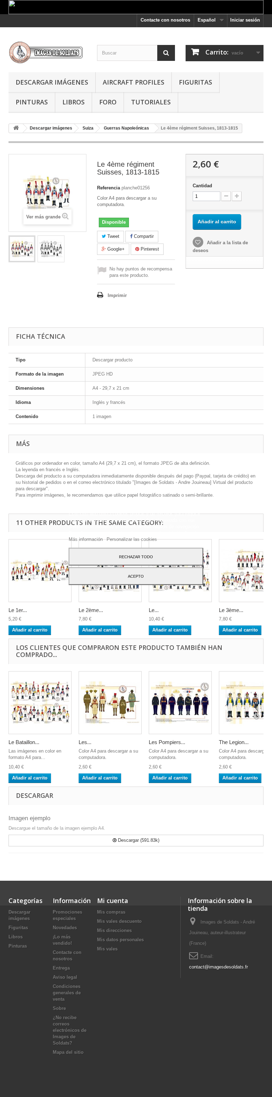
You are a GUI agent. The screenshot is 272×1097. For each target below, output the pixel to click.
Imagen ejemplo (29, 818)
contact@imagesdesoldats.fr (218, 967)
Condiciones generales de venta (67, 993)
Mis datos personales (120, 939)
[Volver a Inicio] (16, 128)
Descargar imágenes (52, 82)
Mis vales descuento (119, 921)
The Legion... (234, 742)
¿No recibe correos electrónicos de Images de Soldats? (69, 1030)
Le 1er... (17, 610)
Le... (154, 610)
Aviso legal (65, 977)
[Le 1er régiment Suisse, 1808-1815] (40, 570)
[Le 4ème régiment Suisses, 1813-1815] (22, 249)
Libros (73, 102)
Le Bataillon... (23, 742)
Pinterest (149, 249)
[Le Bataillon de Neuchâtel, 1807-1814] (40, 702)
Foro (108, 102)
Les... (85, 742)
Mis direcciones (114, 930)
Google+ (115, 249)
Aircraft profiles (133, 82)
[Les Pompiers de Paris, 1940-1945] (180, 702)
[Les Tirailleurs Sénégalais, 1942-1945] (110, 702)
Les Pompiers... (167, 742)
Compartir (143, 236)
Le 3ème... (231, 610)
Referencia (108, 187)
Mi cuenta (112, 900)
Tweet (112, 236)
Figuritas (195, 82)
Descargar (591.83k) (138, 840)
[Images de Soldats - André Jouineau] (47, 52)
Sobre (59, 1008)
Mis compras (111, 912)
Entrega (61, 968)
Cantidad (202, 185)
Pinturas (32, 102)
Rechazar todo (136, 556)
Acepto (136, 576)
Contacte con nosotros (165, 20)
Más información (86, 539)
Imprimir (117, 295)
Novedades (65, 927)
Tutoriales (151, 102)
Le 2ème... (91, 610)
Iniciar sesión (245, 20)
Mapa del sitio (68, 1052)
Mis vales (107, 949)
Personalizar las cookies (132, 539)
